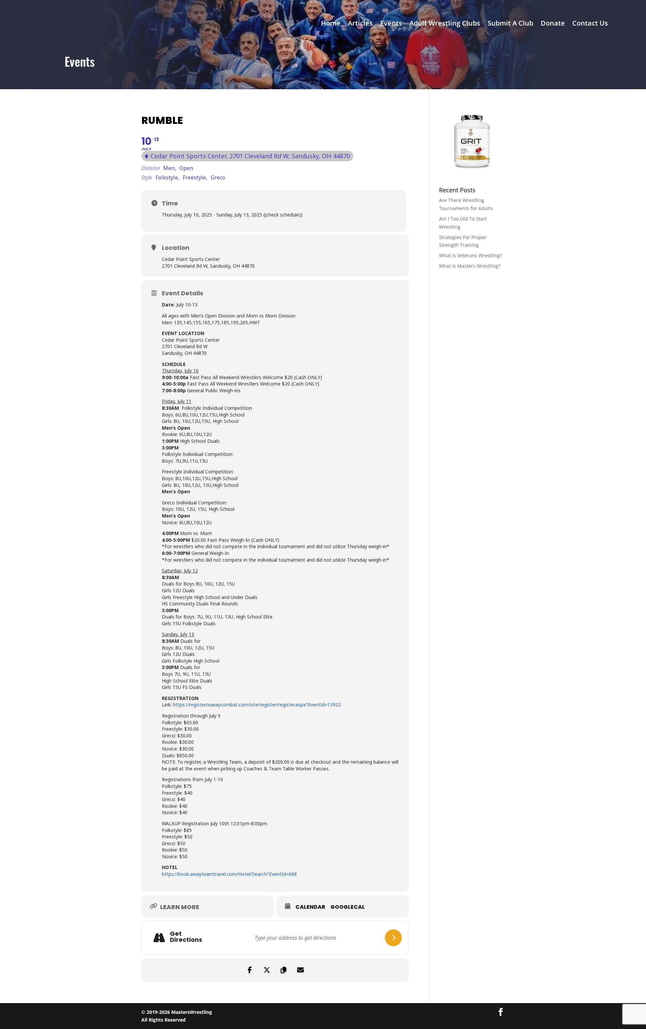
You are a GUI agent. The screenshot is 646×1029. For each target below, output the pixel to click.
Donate (553, 24)
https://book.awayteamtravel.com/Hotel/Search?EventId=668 (229, 874)
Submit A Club (510, 24)
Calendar (310, 907)
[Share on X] (266, 970)
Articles (360, 24)
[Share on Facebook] (250, 970)
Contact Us (590, 24)
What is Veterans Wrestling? (470, 255)
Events (391, 24)
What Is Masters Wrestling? (469, 266)
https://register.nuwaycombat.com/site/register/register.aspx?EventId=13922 (257, 704)
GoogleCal (347, 907)
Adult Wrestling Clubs (444, 24)
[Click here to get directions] (393, 937)
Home (330, 24)
